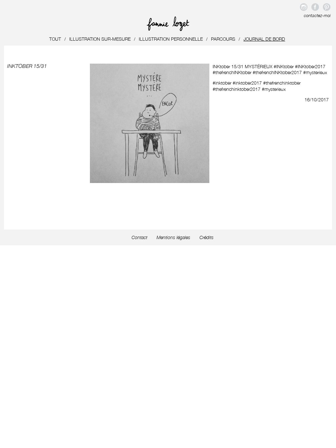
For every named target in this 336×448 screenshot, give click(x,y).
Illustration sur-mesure (100, 39)
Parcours (223, 39)
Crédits (207, 237)
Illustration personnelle (171, 39)
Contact (139, 237)
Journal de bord (264, 39)
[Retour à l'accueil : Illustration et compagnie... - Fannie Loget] (168, 29)
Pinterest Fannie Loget (326, 7)
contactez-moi (317, 15)
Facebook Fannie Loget (315, 7)
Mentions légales (173, 237)
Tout (55, 39)
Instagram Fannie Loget (303, 7)
